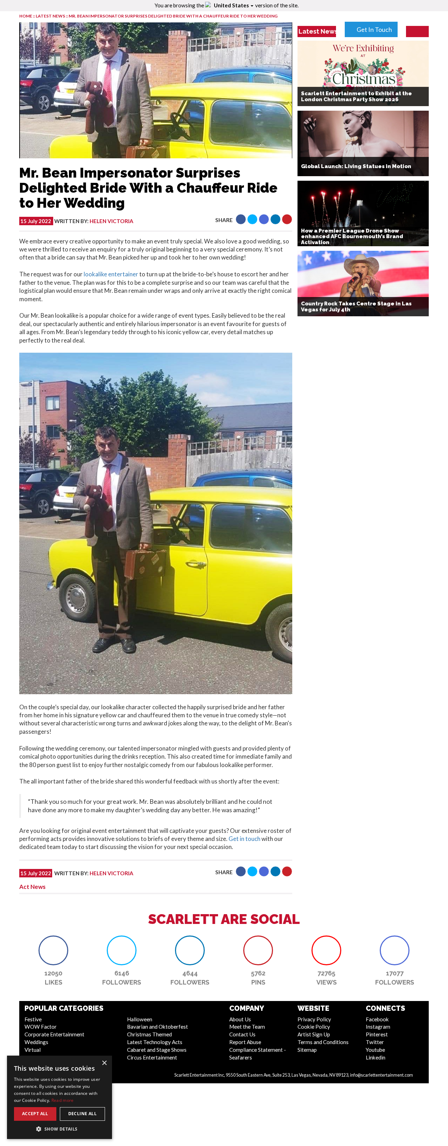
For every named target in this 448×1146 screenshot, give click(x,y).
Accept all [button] (35, 1114)
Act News (32, 886)
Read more (62, 1100)
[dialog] (59, 1097)
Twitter (375, 1042)
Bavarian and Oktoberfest (157, 1026)
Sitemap (307, 1050)
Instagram (378, 1026)
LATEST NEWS (51, 16)
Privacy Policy (314, 1019)
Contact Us (242, 1034)
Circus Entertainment (152, 1057)
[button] (241, 219)
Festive (33, 1019)
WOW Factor (40, 1026)
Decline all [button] (82, 1114)
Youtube (375, 1050)
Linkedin (375, 1057)
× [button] (104, 1063)
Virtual (32, 1050)
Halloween (139, 1019)
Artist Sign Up (314, 1034)
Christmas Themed (149, 1034)
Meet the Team (247, 1026)
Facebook (377, 1019)
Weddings (36, 1042)
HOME (25, 16)
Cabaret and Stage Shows (157, 1050)
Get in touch (244, 838)
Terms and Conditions (323, 1042)
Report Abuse (245, 1042)
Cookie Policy (314, 1026)
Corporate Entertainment (54, 1034)
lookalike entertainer (110, 274)
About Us (240, 1019)
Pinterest (377, 1034)
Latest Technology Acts (154, 1042)
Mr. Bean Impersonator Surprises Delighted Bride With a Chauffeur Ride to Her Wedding (173, 16)
